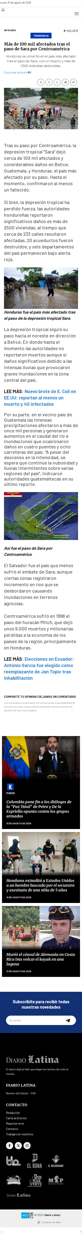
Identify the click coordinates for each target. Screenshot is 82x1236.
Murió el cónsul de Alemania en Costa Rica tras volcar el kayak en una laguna (40, 959)
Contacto (12, 1129)
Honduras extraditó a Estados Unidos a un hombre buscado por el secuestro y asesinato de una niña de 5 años (40, 885)
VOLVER (72, 31)
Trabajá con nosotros (19, 1134)
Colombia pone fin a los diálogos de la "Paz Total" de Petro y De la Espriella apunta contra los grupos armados (38, 809)
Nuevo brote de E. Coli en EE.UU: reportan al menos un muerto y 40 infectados (40, 397)
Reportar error (15, 1123)
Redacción (13, 1112)
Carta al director (16, 1118)
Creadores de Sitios (51, 1222)
